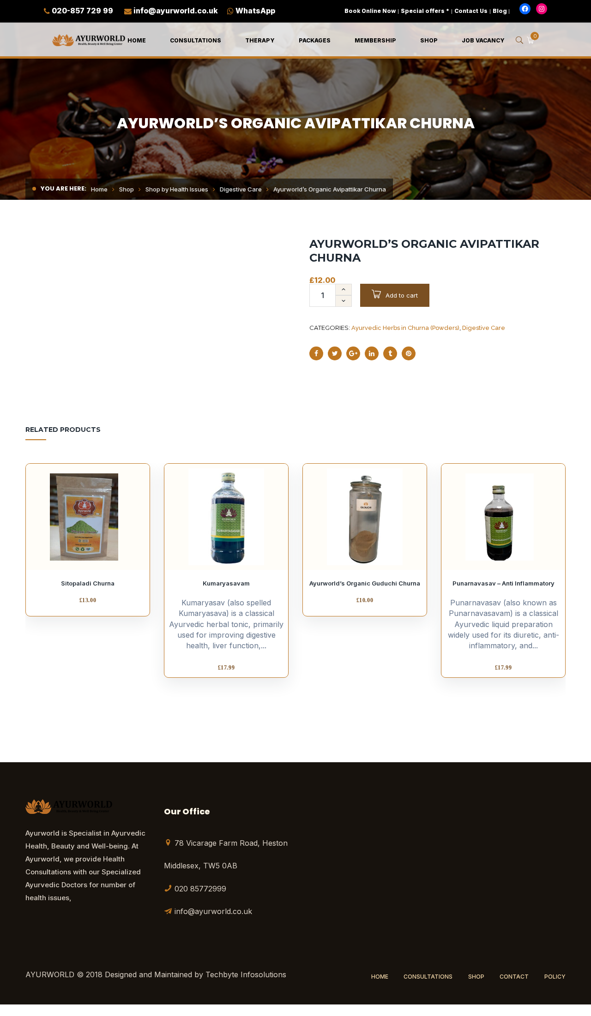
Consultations (428, 976)
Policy (555, 976)
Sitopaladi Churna (88, 583)
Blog (500, 10)
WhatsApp (255, 10)
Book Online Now (370, 10)
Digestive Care (241, 189)
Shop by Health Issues (176, 189)
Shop (126, 189)
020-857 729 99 (82, 10)
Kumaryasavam (226, 583)
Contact (514, 976)
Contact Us (471, 10)
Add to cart (402, 295)
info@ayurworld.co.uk (175, 10)
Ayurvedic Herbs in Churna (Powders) (405, 327)
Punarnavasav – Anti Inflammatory (503, 583)
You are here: (63, 188)
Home (99, 189)
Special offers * (425, 10)
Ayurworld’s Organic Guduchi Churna (364, 583)
